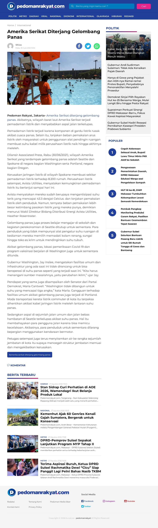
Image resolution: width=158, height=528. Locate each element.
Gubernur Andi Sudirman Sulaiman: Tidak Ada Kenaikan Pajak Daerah (127, 68)
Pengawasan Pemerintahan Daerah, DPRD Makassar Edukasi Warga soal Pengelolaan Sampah (134, 175)
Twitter (87, 506)
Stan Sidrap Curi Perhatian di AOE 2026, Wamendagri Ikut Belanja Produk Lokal (68, 390)
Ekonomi (69, 16)
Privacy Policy (35, 507)
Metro (23, 16)
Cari (143, 6)
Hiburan (117, 16)
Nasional (55, 16)
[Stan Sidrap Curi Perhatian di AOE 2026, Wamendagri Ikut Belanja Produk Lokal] (22, 390)
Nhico (19, 45)
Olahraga (103, 16)
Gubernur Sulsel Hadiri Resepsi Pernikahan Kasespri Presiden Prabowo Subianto (127, 126)
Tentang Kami (35, 502)
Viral (44, 16)
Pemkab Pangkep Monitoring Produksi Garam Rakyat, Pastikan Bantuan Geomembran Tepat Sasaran (134, 216)
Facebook (89, 501)
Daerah (34, 16)
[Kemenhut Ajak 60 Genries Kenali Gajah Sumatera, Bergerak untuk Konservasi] (22, 417)
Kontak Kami (13, 507)
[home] (38, 492)
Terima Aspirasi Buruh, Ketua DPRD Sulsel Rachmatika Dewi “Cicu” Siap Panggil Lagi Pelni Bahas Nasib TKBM (70, 467)
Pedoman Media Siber (60, 502)
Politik (12, 16)
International (85, 16)
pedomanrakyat (83, 518)
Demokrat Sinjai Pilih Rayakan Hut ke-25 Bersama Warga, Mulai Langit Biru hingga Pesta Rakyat (128, 100)
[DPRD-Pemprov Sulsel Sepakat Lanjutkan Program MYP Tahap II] (22, 443)
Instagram (110, 501)
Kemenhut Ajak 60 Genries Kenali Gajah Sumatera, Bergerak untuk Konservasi (68, 417)
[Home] (35, 6)
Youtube (131, 501)
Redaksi (129, 16)
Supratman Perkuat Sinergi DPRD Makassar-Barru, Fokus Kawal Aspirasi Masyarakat (126, 113)
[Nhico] (11, 46)
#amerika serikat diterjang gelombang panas (29, 355)
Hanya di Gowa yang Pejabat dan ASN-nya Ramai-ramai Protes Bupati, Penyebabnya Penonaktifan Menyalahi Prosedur (126, 84)
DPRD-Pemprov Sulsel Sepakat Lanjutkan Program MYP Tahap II (67, 442)
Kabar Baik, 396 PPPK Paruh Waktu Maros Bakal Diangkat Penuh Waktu (126, 53)
